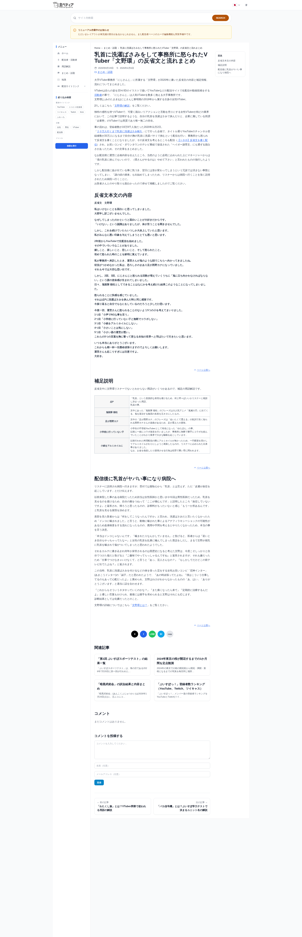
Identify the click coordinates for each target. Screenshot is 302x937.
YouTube (61, 107)
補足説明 (222, 65)
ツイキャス (62, 112)
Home (97, 48)
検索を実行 (71, 146)
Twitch (73, 112)
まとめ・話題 (110, 48)
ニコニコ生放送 (75, 107)
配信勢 (60, 132)
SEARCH (220, 18)
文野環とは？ (139, 605)
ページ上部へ (203, 370)
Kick (82, 112)
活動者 (98, 95)
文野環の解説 (122, 105)
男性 (67, 127)
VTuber (76, 127)
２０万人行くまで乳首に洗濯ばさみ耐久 (119, 131)
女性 (59, 127)
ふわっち (61, 117)
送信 (99, 782)
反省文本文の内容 (226, 60)
